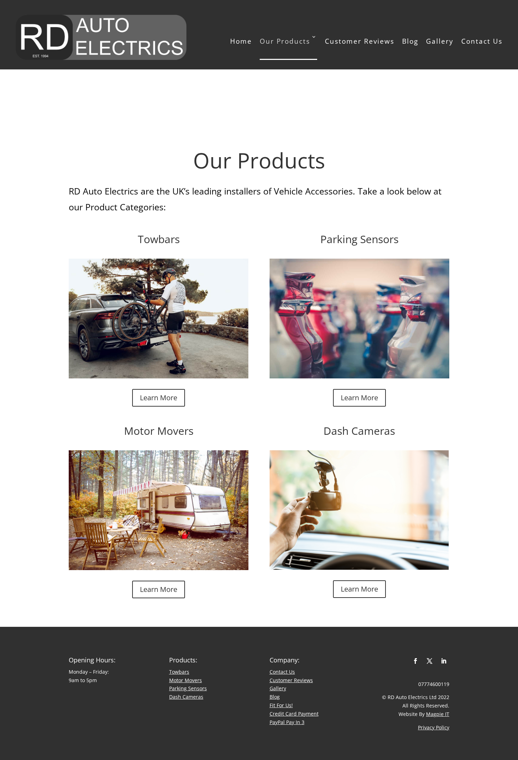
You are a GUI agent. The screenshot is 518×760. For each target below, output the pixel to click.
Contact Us (481, 41)
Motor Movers (185, 680)
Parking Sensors (188, 688)
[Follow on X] (429, 661)
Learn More (158, 397)
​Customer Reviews (291, 680)
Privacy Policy (433, 727)
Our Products (285, 41)
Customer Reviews (359, 41)
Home (241, 41)
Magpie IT (437, 714)
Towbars (179, 671)
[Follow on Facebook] (415, 661)
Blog (410, 41)
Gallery (440, 41)
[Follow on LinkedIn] (443, 661)
